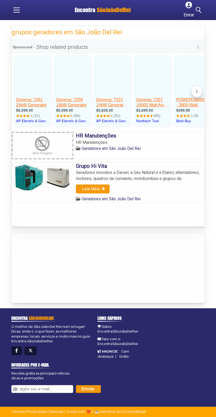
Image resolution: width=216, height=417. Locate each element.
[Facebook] (16, 351)
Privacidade (37, 412)
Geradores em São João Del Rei (111, 148)
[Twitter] (30, 351)
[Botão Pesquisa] (199, 10)
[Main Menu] (16, 10)
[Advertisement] (51, 268)
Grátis (124, 356)
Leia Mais (91, 188)
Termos (17, 412)
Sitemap (56, 412)
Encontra (103, 9)
